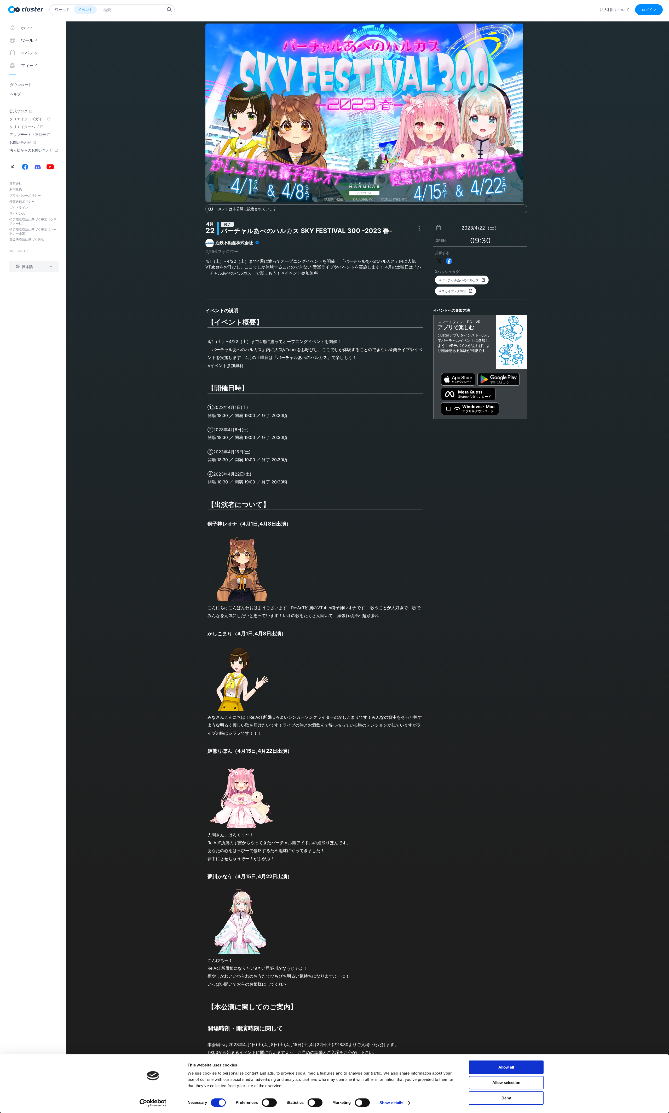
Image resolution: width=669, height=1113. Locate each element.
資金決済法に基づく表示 (26, 239)
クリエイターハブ (24, 127)
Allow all (506, 1067)
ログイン (649, 9)
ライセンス (17, 213)
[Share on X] (439, 261)
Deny (506, 1098)
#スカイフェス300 (452, 291)
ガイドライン (18, 207)
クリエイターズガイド (27, 119)
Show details (391, 1102)
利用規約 (15, 189)
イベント (85, 9)
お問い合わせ (20, 142)
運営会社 (15, 183)
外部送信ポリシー (21, 201)
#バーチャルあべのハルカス (459, 280)
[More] (419, 228)
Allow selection (506, 1082)
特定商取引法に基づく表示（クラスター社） (32, 221)
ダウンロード (21, 84)
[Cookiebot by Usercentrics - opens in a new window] (153, 1103)
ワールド (62, 9)
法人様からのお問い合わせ (31, 150)
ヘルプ (15, 94)
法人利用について (614, 10)
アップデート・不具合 (27, 134)
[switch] (269, 1102)
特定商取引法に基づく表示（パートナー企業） (32, 231)
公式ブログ (18, 111)
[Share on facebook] (449, 261)
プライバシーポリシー (25, 195)
